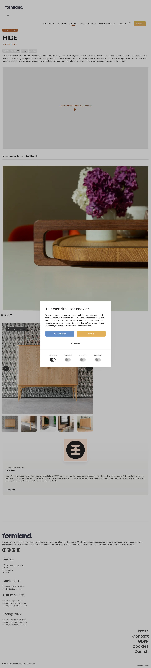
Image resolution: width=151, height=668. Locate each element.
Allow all (91, 334)
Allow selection (60, 334)
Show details (75, 343)
